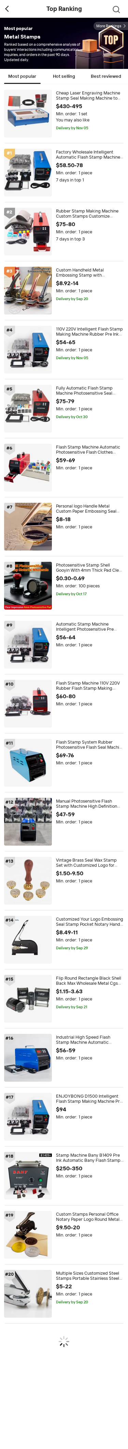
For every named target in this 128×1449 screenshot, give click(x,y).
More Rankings (108, 26)
